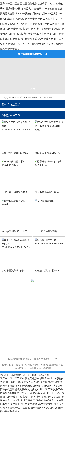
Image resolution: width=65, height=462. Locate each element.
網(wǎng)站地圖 (50, 364)
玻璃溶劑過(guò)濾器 (11, 329)
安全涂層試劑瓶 (49, 231)
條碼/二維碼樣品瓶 (10, 320)
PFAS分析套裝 (8, 323)
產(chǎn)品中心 (16, 97)
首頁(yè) (5, 97)
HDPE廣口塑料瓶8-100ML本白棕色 (21, 192)
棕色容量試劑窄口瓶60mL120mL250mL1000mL (27, 270)
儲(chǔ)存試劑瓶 (31, 97)
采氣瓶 (5, 317)
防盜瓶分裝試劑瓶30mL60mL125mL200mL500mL (28, 153)
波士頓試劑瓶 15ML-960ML (16, 231)
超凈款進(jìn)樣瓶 (10, 326)
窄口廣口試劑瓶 (46, 97)
